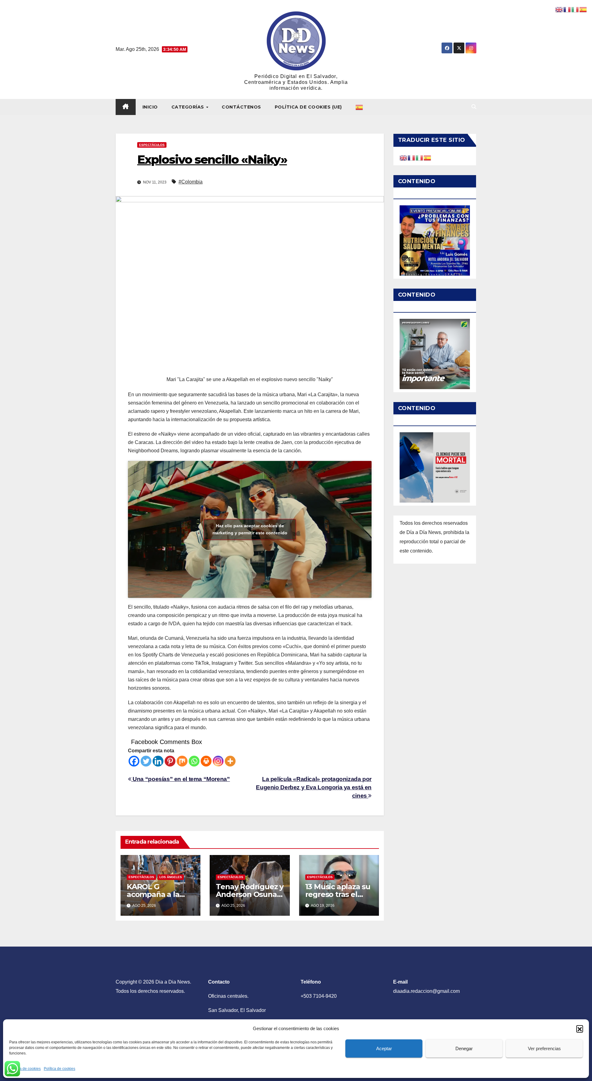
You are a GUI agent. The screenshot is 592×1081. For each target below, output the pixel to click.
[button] (580, 1029)
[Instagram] (218, 761)
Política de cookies (25, 1069)
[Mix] (182, 761)
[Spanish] (359, 107)
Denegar (464, 1048)
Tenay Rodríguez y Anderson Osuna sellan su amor (249, 894)
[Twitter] (146, 761)
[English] (404, 157)
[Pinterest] (170, 761)
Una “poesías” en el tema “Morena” (180, 779)
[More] (230, 761)
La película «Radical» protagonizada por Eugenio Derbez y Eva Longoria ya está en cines (314, 787)
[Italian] (420, 157)
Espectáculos (152, 144)
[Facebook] (134, 761)
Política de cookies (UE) (308, 107)
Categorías (188, 107)
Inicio (150, 107)
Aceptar (384, 1048)
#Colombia (191, 181)
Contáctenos (241, 107)
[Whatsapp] (194, 761)
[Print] (206, 761)
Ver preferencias (544, 1048)
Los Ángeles (170, 877)
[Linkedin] (158, 761)
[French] (412, 157)
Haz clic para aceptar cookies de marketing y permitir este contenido (249, 529)
